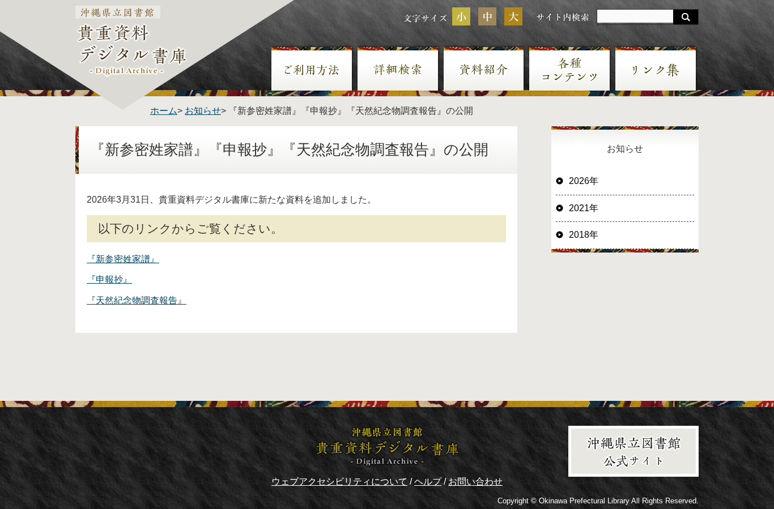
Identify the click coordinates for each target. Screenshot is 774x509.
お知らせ (203, 111)
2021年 (583, 208)
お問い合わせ (475, 481)
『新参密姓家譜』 (123, 259)
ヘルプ (427, 481)
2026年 (583, 181)
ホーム (163, 111)
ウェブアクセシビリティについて (339, 481)
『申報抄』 (109, 279)
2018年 (583, 234)
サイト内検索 (562, 17)
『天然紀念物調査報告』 (136, 300)
